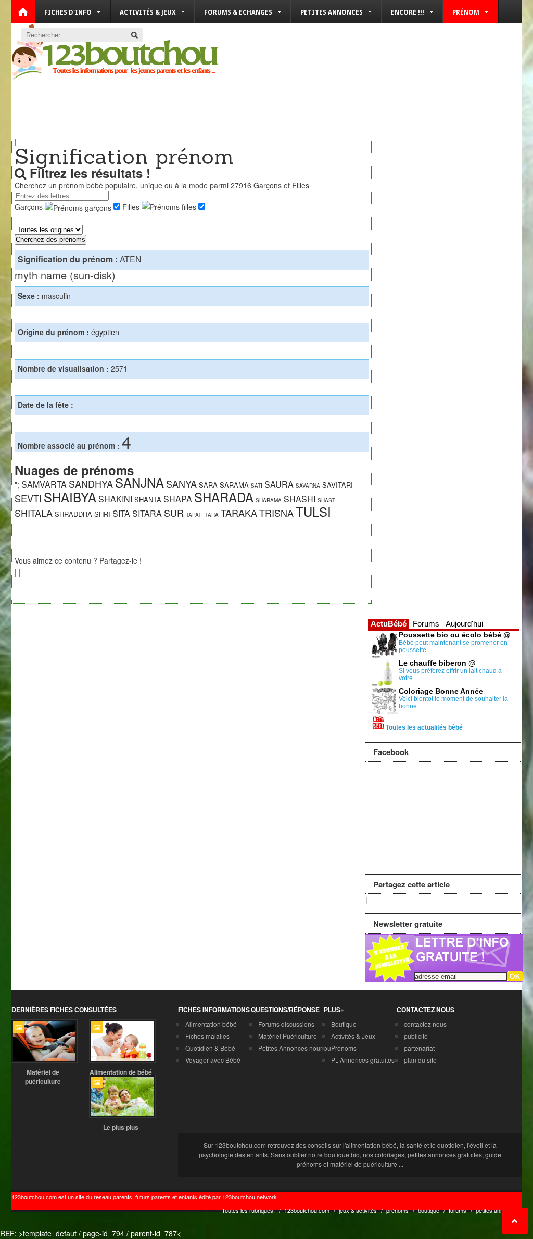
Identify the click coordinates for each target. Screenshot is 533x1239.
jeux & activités (358, 1210)
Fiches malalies (207, 1035)
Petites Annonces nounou (294, 1047)
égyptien (105, 332)
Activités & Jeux (353, 1035)
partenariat (419, 1047)
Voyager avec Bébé (212, 1059)
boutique (428, 1210)
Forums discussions (286, 1023)
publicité (416, 1035)
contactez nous (425, 1023)
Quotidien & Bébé (210, 1047)
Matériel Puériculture (287, 1035)
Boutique (344, 1023)
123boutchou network (249, 1197)
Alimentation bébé (211, 1023)
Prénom (465, 12)
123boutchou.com (306, 1210)
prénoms (397, 1210)
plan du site (420, 1059)
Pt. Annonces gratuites (363, 1059)
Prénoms (344, 1047)
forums (457, 1210)
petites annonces (497, 1210)
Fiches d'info (68, 12)
